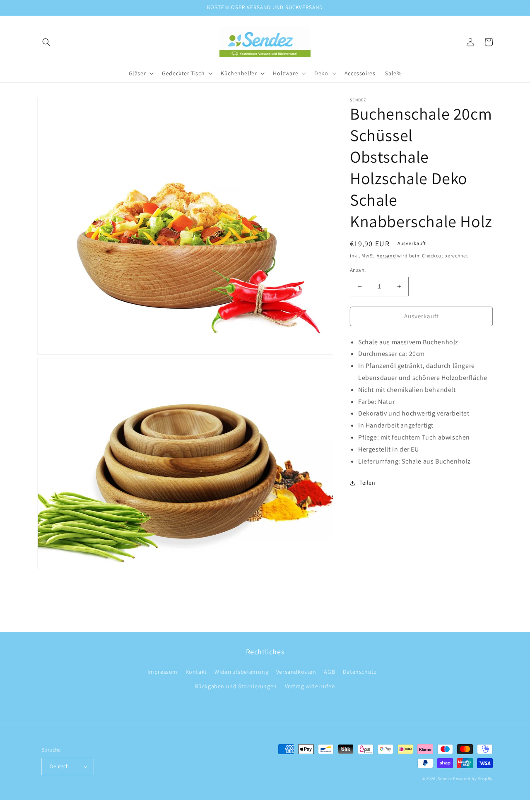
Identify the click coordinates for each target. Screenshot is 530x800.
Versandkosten (296, 671)
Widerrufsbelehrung (241, 671)
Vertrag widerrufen (310, 686)
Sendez (445, 778)
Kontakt (196, 671)
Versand (386, 255)
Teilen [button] (367, 482)
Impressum (162, 671)
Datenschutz (360, 671)
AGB (329, 671)
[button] (46, 42)
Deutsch (59, 766)
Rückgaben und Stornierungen (236, 686)
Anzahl (358, 270)
